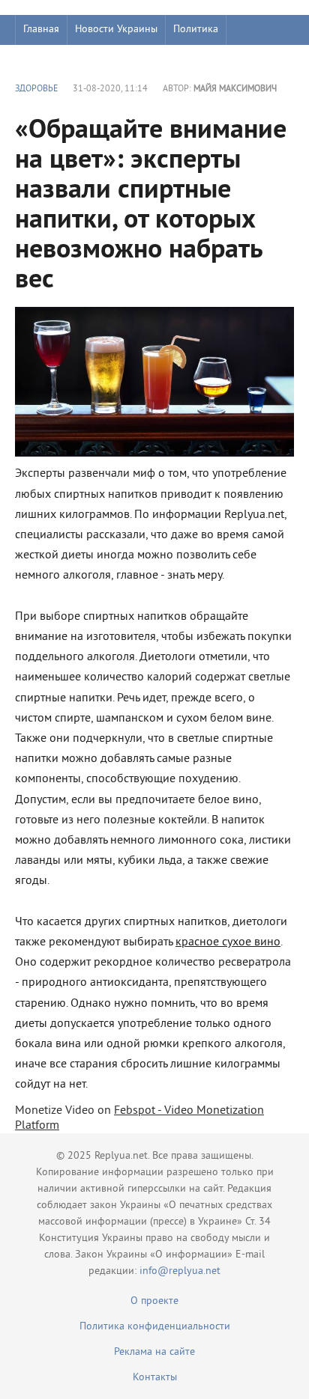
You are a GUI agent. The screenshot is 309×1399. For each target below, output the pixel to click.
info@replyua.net (180, 1271)
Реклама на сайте (154, 1352)
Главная (41, 29)
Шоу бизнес (49, 59)
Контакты (155, 1377)
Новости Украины (116, 29)
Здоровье (36, 89)
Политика (195, 29)
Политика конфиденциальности (155, 1326)
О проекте (154, 1301)
